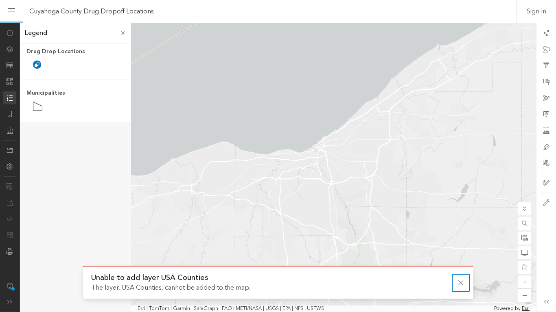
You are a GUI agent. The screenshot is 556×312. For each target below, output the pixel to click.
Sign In (536, 11)
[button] (524, 223)
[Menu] (11, 11)
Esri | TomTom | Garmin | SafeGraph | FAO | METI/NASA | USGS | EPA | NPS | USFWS (231, 309)
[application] (278, 167)
